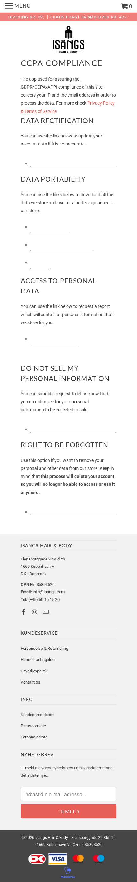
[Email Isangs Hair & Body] (46, 612)
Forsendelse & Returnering (44, 648)
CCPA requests (50, 226)
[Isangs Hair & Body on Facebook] (24, 612)
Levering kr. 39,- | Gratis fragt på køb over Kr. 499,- (69, 16)
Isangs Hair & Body (51, 837)
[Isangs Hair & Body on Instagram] (35, 612)
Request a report (54, 338)
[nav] (18, 6)
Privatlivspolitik (34, 671)
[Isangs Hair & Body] (68, 41)
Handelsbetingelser (38, 659)
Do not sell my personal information (73, 425)
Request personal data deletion (73, 508)
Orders (40, 262)
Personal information (61, 244)
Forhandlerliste (34, 737)
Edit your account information (73, 160)
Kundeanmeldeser (37, 714)
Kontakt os (30, 682)
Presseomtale (33, 725)
